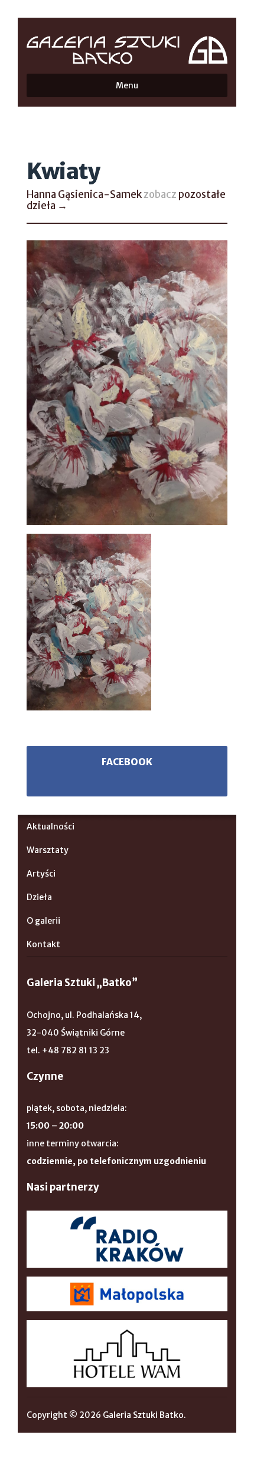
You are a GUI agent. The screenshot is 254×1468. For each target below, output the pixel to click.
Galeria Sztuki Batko (127, 50)
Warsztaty (48, 850)
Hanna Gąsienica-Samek (84, 194)
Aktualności (50, 826)
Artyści (41, 873)
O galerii (43, 920)
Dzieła (39, 897)
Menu (127, 85)
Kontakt (43, 944)
